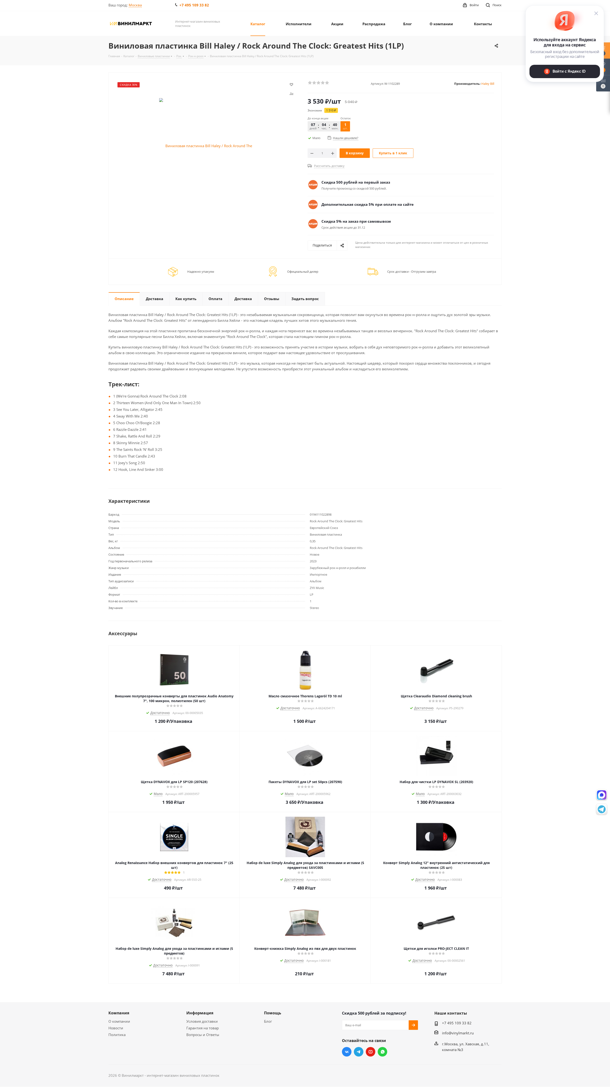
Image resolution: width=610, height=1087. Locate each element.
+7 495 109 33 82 (194, 5)
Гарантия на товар (202, 1028)
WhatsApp (382, 1052)
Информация (199, 1013)
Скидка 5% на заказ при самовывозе (356, 221)
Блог (268, 1021)
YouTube (370, 1052)
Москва (135, 5)
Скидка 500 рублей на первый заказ (355, 182)
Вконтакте (346, 1052)
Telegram (358, 1052)
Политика (117, 1034)
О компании (119, 1021)
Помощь (272, 1013)
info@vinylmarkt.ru (458, 1033)
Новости (115, 1028)
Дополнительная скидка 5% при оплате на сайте (367, 204)
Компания (118, 1013)
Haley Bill (487, 83)
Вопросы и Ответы (202, 1034)
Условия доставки (202, 1021)
